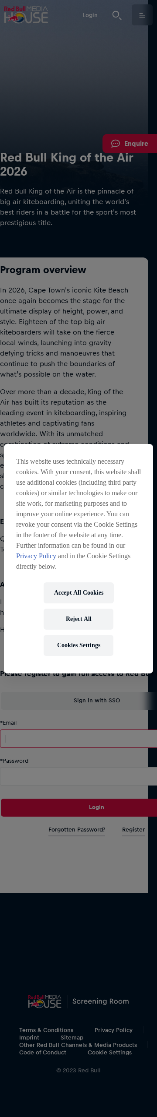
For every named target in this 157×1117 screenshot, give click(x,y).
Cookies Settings (78, 645)
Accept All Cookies (78, 592)
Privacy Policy (36, 556)
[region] (78, 558)
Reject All (79, 619)
